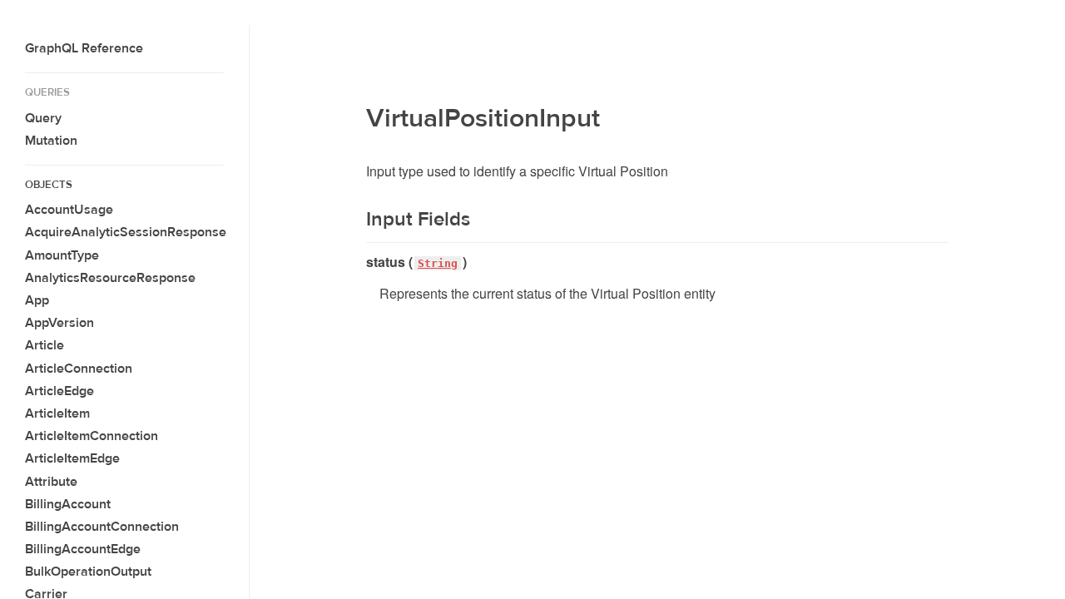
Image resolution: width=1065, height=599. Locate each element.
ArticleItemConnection (91, 436)
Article (44, 345)
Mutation (51, 140)
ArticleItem (57, 413)
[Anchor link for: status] (360, 262)
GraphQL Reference (84, 48)
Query (43, 118)
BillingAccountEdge (83, 549)
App (37, 300)
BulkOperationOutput (88, 571)
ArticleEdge (59, 391)
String (438, 263)
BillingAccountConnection (102, 526)
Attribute (51, 481)
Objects (48, 184)
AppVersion (59, 322)
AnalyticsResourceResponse (110, 278)
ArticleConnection (78, 368)
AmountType (62, 255)
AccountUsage (69, 209)
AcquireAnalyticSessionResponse (125, 232)
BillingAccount (68, 504)
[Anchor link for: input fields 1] (355, 219)
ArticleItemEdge (72, 458)
